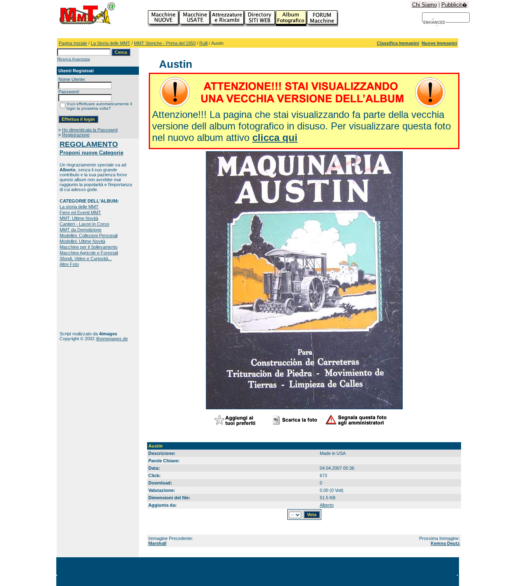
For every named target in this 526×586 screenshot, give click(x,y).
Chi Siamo (424, 5)
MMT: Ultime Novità (79, 218)
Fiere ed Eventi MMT (80, 212)
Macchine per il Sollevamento (89, 247)
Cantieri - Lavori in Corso (84, 223)
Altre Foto (69, 264)
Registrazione (76, 134)
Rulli (203, 43)
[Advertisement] (85, 299)
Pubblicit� (454, 5)
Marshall (157, 543)
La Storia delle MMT (110, 43)
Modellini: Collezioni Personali (89, 235)
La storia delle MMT (79, 206)
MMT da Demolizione (81, 229)
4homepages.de (112, 338)
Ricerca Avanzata (73, 59)
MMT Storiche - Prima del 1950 (165, 43)
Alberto (327, 505)
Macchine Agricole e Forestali (89, 252)
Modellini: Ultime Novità (82, 241)
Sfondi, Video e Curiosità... (86, 258)
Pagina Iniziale (73, 43)
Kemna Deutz (445, 543)
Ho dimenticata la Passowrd (90, 129)
